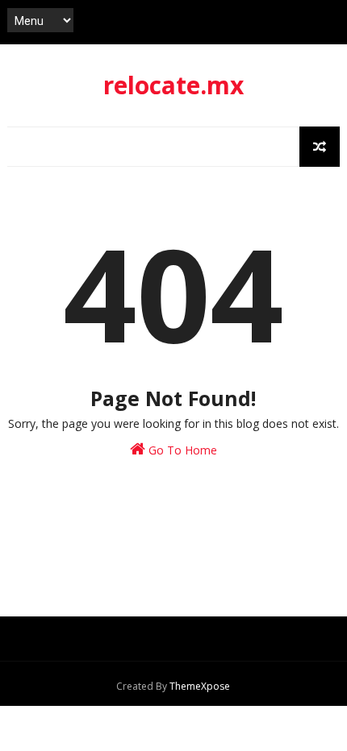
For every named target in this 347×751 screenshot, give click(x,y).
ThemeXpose (199, 686)
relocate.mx (173, 85)
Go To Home (181, 450)
